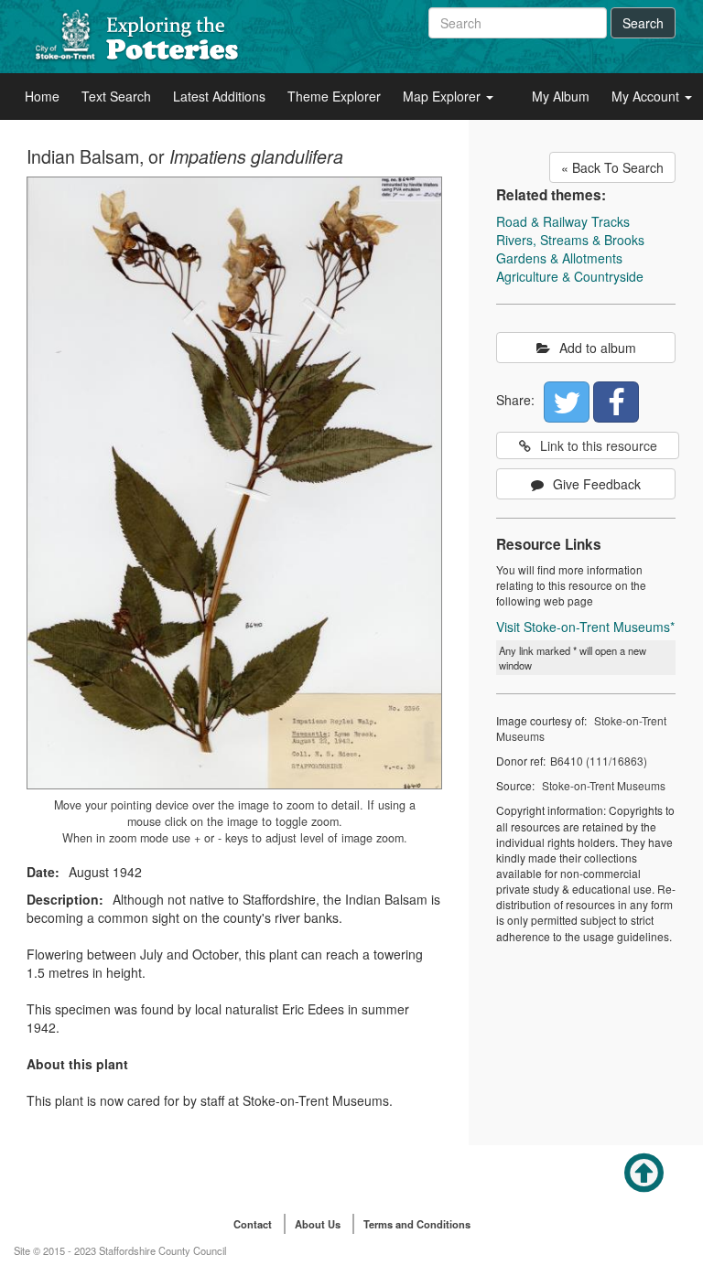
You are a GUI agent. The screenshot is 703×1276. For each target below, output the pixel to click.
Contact (252, 1224)
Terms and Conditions (416, 1224)
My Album (560, 96)
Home (42, 96)
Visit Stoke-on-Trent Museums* (585, 626)
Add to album (597, 347)
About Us (318, 1224)
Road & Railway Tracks (563, 221)
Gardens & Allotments (559, 258)
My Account (647, 96)
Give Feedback (597, 484)
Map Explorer (443, 96)
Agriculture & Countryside (570, 276)
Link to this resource (598, 445)
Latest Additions (219, 96)
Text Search (116, 96)
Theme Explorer (334, 96)
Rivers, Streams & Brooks (570, 240)
